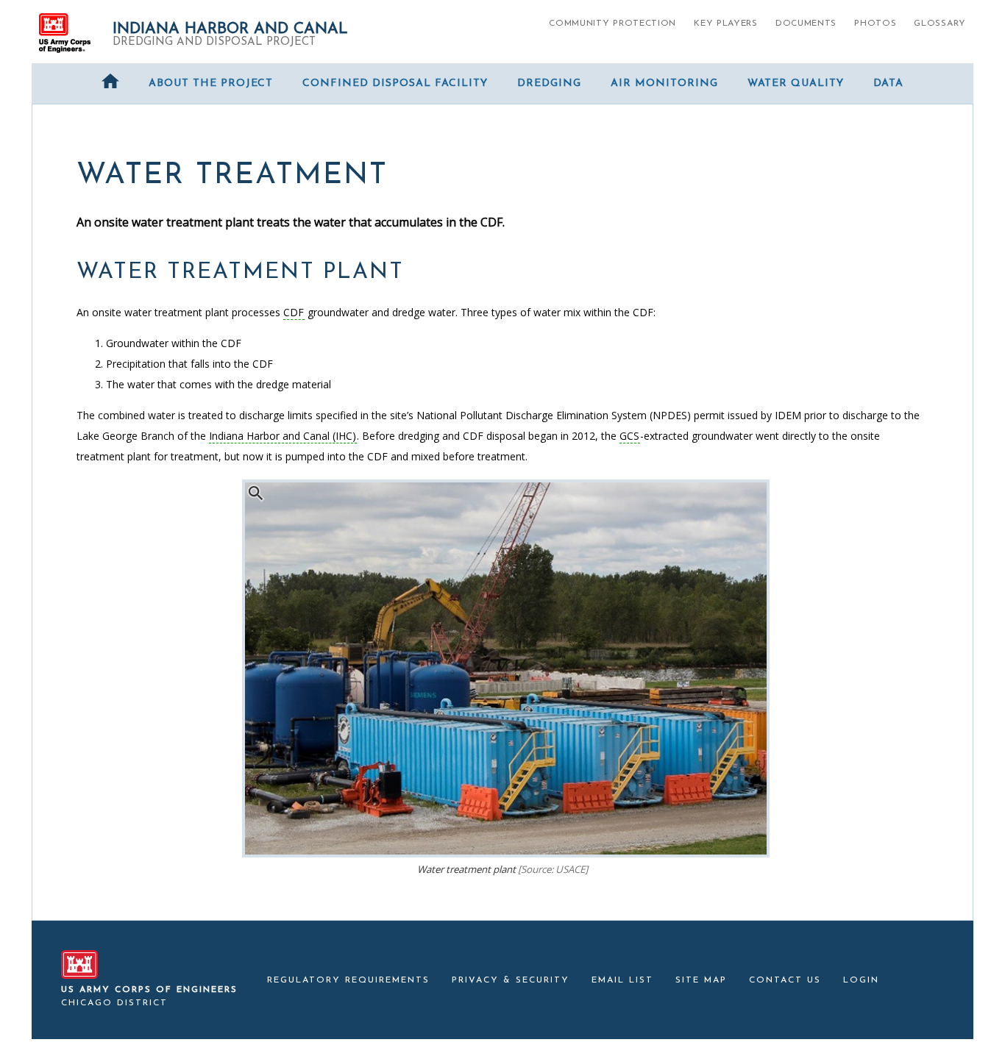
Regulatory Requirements (348, 980)
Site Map (701, 980)
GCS (629, 436)
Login (861, 980)
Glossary (940, 23)
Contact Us (785, 980)
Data (888, 83)
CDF (293, 312)
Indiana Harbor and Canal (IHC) (282, 436)
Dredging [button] (549, 83)
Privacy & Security (510, 980)
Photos (875, 23)
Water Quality (796, 83)
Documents (806, 23)
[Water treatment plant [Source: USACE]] (506, 853)
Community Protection (612, 23)
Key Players (726, 23)
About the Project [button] (211, 83)
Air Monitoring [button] (664, 83)
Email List (622, 980)
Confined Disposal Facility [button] (394, 83)
